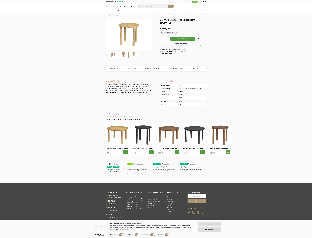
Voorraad (133, 11)
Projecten (176, 11)
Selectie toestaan (209, 229)
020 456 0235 (111, 204)
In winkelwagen (183, 39)
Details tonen (176, 234)
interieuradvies (182, 51)
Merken (146, 11)
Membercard (151, 205)
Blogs (169, 205)
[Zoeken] (171, 6)
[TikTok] (202, 212)
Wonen (108, 11)
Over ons (170, 197)
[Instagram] (193, 212)
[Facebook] (189, 212)
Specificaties (132, 68)
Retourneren (151, 203)
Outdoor (120, 11)
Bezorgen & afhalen (153, 201)
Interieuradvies (161, 11)
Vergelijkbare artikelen (152, 68)
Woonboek (170, 199)
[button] (106, 139)
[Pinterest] (198, 212)
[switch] (137, 234)
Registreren (197, 201)
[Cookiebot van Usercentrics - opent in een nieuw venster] (99, 235)
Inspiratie (190, 11)
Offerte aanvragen (180, 43)
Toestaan (209, 224)
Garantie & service (152, 199)
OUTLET (203, 11)
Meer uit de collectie (176, 68)
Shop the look (197, 68)
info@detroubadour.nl (115, 217)
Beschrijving (114, 68)
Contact (149, 197)
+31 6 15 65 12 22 (113, 210)
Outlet (169, 211)
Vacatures (170, 209)
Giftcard (149, 207)
